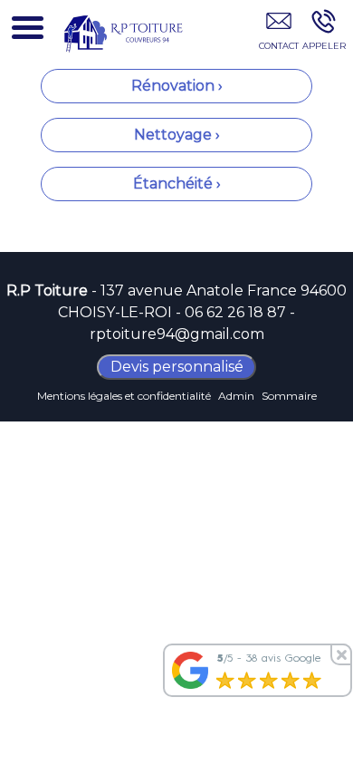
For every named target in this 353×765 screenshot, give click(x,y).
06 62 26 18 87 (235, 312)
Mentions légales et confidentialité (124, 395)
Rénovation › (177, 85)
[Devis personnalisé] (278, 33)
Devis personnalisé (176, 366)
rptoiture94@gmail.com (177, 334)
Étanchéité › (177, 183)
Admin (236, 395)
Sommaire (289, 395)
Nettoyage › (177, 134)
